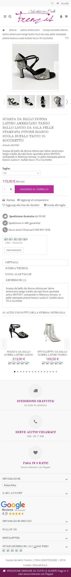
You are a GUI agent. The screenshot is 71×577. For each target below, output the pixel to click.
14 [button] (53, 371)
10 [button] (41, 371)
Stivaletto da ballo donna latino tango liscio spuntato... (52, 355)
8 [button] (35, 371)
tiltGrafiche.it (40, 565)
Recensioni (16, 280)
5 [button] (26, 371)
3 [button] (20, 371)
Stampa (10, 200)
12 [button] (47, 371)
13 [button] (50, 371)
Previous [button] (4, 102)
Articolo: (6, 145)
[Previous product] (66, 38)
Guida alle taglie (18, 274)
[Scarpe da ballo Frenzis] (35, 16)
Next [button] (67, 102)
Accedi (64, 3)
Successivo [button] (57, 67)
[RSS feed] (41, 546)
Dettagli (11, 262)
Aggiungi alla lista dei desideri (22, 205)
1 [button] (14, 371)
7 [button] (32, 371)
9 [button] (38, 371)
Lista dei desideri (52, 3)
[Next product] (68, 38)
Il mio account (12, 493)
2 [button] (17, 371)
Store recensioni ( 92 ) (17, 546)
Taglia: (6, 168)
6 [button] (29, 371)
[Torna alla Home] (3, 30)
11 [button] (44, 371)
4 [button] (23, 371)
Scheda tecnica (16, 268)
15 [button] (56, 371)
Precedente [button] (14, 67)
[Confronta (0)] (58, 3)
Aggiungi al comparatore (34, 200)
